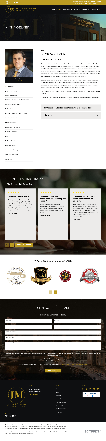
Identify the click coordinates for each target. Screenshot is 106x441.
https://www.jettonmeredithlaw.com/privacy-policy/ (74, 364)
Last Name (57, 320)
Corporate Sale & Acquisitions (13, 104)
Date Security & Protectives (12, 127)
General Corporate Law (11, 95)
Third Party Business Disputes (13, 118)
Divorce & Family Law (61, 402)
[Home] (20, 9)
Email (55, 326)
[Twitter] (98, 389)
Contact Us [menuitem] (95, 9)
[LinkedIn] (86, 389)
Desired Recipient (10, 337)
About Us (58, 392)
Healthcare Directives (11, 141)
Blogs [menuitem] (89, 9)
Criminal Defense (60, 399)
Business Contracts (10, 109)
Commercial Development (12, 154)
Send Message (53, 370)
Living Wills (8, 136)
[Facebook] (82, 389)
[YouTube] (94, 389)
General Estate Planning (11, 150)
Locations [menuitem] (75, 9)
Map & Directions (33, 394)
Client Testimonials (61, 409)
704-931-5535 (95, 1)
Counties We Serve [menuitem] (67, 9)
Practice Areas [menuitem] (83, 9)
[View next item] (12, 245)
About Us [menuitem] (58, 9)
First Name (8, 320)
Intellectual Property (10, 122)
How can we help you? (11, 343)
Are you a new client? (11, 331)
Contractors (8, 159)
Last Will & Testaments (11, 131)
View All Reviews (24, 245)
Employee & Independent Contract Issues (16, 113)
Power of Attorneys (10, 145)
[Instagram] (90, 389)
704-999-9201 (11, 86)
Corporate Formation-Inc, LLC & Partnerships (17, 100)
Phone (7, 326)
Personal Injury (59, 405)
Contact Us (59, 412)
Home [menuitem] (53, 9)
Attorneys (58, 395)
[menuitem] (7, 438)
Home (57, 389)
